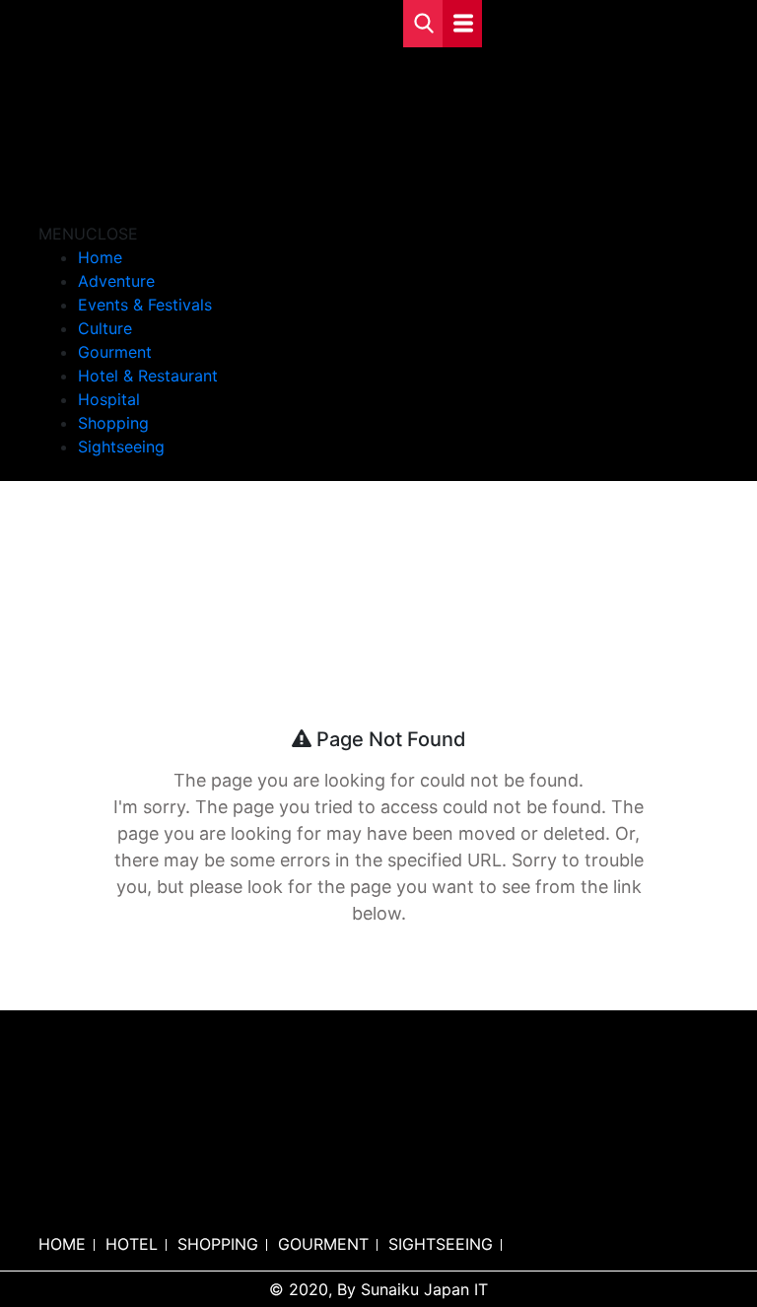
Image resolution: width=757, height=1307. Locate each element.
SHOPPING (217, 1244)
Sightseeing (121, 446)
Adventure (116, 281)
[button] (88, 233)
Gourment (115, 352)
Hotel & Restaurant (148, 375)
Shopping (113, 423)
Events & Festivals (145, 304)
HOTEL (131, 1244)
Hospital (109, 399)
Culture (105, 328)
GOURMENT (323, 1244)
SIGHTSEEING (440, 1244)
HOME (62, 1244)
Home (100, 257)
